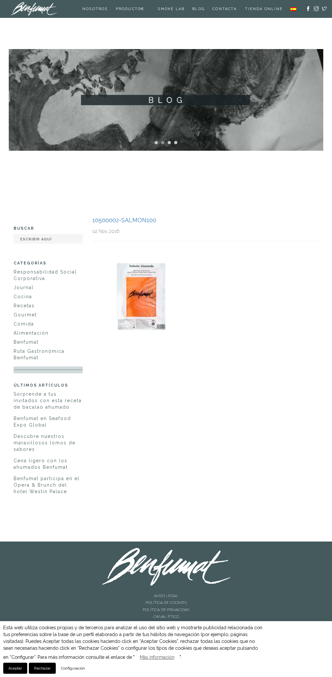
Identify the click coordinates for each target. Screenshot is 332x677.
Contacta (225, 9)
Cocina (23, 296)
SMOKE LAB (172, 9)
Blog (199, 9)
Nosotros (96, 9)
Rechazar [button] (42, 668)
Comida (24, 323)
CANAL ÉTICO (166, 611)
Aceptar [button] (15, 668)
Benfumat (26, 342)
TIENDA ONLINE (264, 9)
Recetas (24, 305)
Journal (24, 287)
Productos (130, 9)
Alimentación (31, 333)
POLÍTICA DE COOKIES (166, 600)
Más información (157, 657)
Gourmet (25, 314)
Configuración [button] (73, 668)
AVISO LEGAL (166, 595)
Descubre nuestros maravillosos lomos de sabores (45, 443)
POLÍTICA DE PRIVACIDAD (166, 606)
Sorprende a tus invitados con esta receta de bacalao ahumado (48, 400)
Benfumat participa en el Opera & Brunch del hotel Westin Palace (47, 485)
